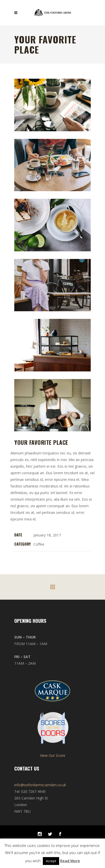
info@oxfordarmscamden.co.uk (40, 784)
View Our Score (52, 755)
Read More (70, 860)
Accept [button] (51, 861)
